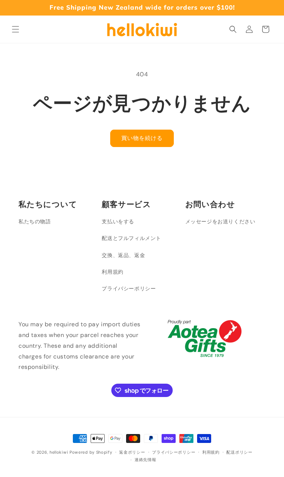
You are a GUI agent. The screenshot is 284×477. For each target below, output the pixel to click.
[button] (15, 29)
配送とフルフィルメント (131, 238)
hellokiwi (59, 452)
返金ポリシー (132, 452)
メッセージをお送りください (220, 221)
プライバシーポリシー (129, 288)
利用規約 (112, 271)
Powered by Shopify (91, 452)
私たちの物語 (34, 221)
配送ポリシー (239, 452)
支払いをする (118, 221)
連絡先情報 (145, 459)
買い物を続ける (142, 138)
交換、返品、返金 (123, 255)
